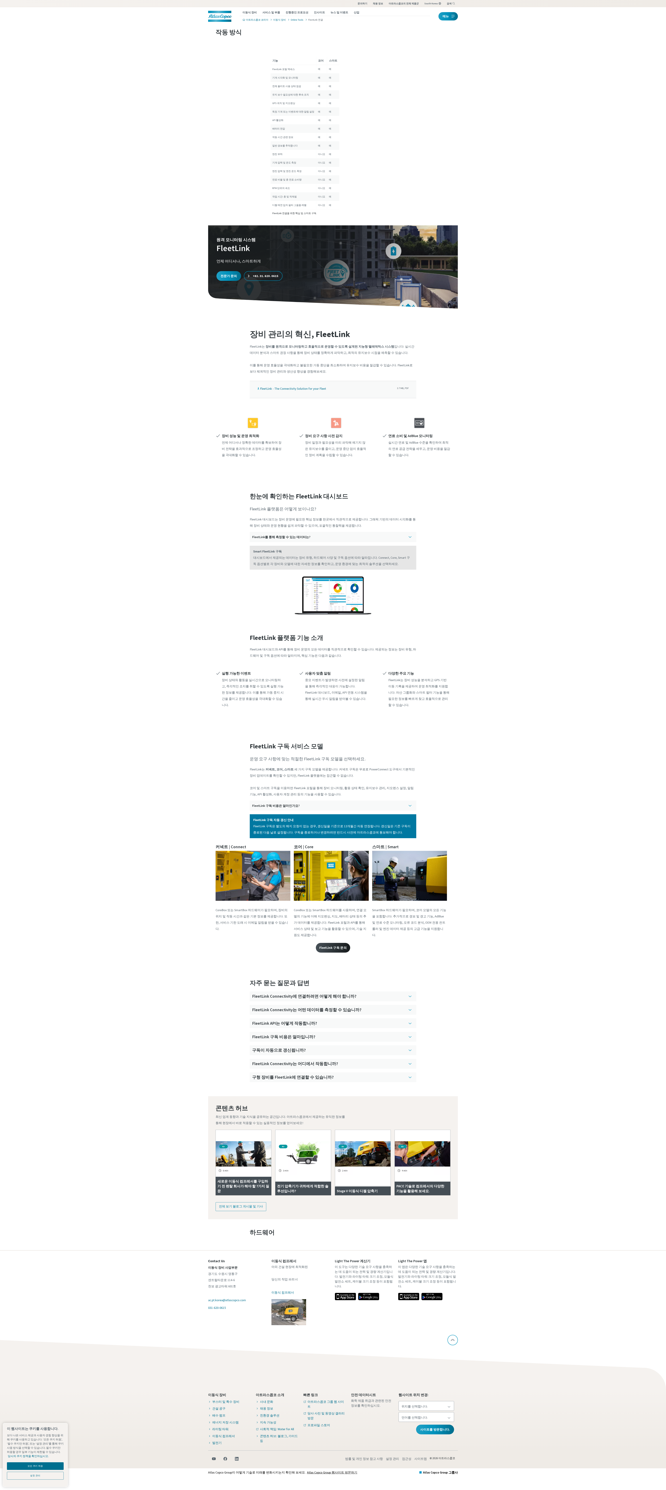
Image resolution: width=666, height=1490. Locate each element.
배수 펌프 (218, 1415)
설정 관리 (392, 1459)
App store (345, 1296)
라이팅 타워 (220, 1429)
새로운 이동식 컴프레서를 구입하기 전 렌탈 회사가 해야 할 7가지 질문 (243, 1186)
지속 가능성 (268, 1422)
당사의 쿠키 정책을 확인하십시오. (28, 1456)
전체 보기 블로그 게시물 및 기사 (241, 1206)
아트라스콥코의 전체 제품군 (404, 3)
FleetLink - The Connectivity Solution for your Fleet (293, 389)
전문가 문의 (229, 276)
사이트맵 (420, 1459)
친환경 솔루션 (269, 1415)
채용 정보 (378, 3)
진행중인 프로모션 (297, 12)
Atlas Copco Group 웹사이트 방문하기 (332, 1472)
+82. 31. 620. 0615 (265, 276)
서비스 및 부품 (271, 12)
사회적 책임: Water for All (277, 1429)
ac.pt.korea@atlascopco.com (227, 1300)
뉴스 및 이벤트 (339, 12)
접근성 (406, 1459)
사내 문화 (266, 1402)
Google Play (368, 1296)
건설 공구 (218, 1408)
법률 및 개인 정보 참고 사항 (364, 1459)
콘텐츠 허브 (232, 1108)
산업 (356, 12)
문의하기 (362, 3)
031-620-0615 (217, 1308)
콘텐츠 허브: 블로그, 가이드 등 (279, 1438)
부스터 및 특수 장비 (225, 1402)
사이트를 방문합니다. (435, 1429)
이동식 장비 (249, 12)
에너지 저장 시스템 (225, 1422)
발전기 (217, 1443)
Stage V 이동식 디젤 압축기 (357, 1191)
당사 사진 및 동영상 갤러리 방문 (326, 1415)
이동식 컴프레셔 (223, 1436)
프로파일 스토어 (319, 1425)
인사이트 (319, 12)
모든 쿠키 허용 (35, 1466)
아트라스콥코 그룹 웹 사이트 (326, 1404)
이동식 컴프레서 (282, 1292)
